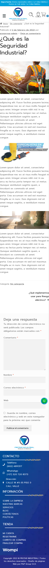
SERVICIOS (8, 507)
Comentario (11, 337)
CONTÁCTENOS (11, 513)
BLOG (5, 510)
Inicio (5, 23)
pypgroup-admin (8, 33)
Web (6, 400)
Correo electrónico (15, 387)
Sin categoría (16, 23)
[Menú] (4, 15)
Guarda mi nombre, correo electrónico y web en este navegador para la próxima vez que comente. (24, 417)
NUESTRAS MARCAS (12, 504)
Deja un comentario (30, 33)
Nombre (9, 375)
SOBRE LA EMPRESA (13, 500)
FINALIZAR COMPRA (13, 543)
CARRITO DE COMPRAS (14, 539)
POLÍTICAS (8, 517)
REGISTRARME (10, 536)
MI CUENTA (8, 533)
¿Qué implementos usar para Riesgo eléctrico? (39, 296)
